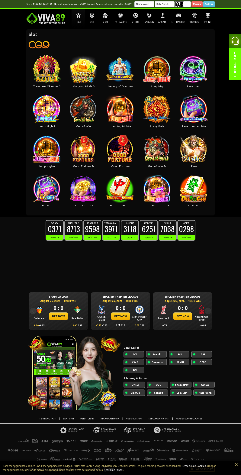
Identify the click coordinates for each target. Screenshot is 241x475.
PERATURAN (87, 418)
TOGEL (92, 22)
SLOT (105, 22)
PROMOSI (194, 22)
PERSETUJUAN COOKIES (189, 418)
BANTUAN (68, 418)
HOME (78, 22)
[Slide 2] (119, 325)
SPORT (136, 22)
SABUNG (149, 22)
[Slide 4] (124, 325)
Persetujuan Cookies (194, 465)
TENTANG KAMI (47, 418)
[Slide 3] (122, 325)
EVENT (208, 22)
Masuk (197, 4)
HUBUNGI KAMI (134, 418)
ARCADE (162, 22)
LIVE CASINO (120, 22)
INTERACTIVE (178, 22)
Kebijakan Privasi (113, 469)
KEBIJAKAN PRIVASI (159, 418)
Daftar (209, 4)
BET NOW (58, 316)
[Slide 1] (116, 325)
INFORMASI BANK (110, 418)
